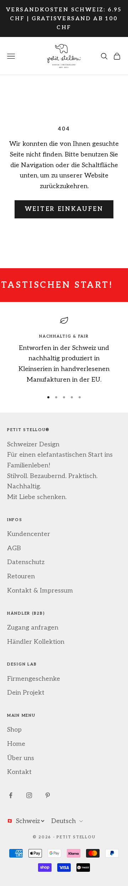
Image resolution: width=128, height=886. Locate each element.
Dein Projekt (25, 692)
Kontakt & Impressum (40, 590)
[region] (64, 350)
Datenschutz (25, 562)
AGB (14, 548)
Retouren (21, 576)
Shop (14, 729)
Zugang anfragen (32, 627)
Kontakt (19, 772)
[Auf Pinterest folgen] (47, 795)
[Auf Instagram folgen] (29, 795)
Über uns (20, 758)
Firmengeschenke (33, 679)
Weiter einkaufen (64, 209)
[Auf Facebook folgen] (10, 795)
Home (16, 744)
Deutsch (63, 821)
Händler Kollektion (35, 642)
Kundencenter (28, 534)
